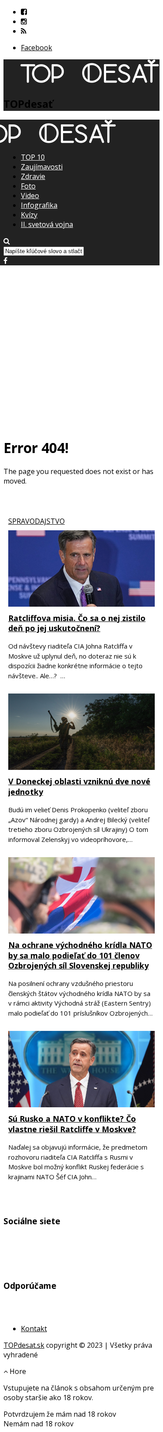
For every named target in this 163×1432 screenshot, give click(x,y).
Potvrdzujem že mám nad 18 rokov (59, 1414)
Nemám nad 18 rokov (38, 1424)
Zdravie (33, 176)
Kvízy (29, 215)
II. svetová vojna (47, 224)
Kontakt (34, 1328)
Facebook (36, 47)
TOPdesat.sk (23, 1345)
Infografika (39, 205)
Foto (28, 186)
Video (30, 195)
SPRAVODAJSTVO (36, 521)
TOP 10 (33, 157)
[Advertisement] (81, 347)
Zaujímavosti (42, 167)
